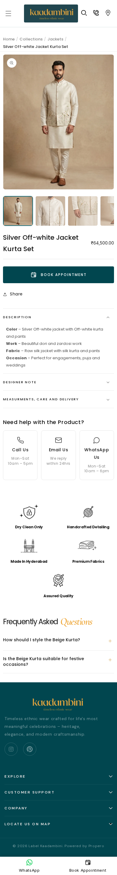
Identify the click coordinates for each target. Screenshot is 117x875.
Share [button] (16, 294)
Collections (31, 39)
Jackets (55, 39)
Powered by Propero (84, 846)
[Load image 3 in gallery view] (83, 211)
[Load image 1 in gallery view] (18, 211)
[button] (8, 13)
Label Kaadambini (45, 846)
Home (9, 39)
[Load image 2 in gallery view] (50, 211)
